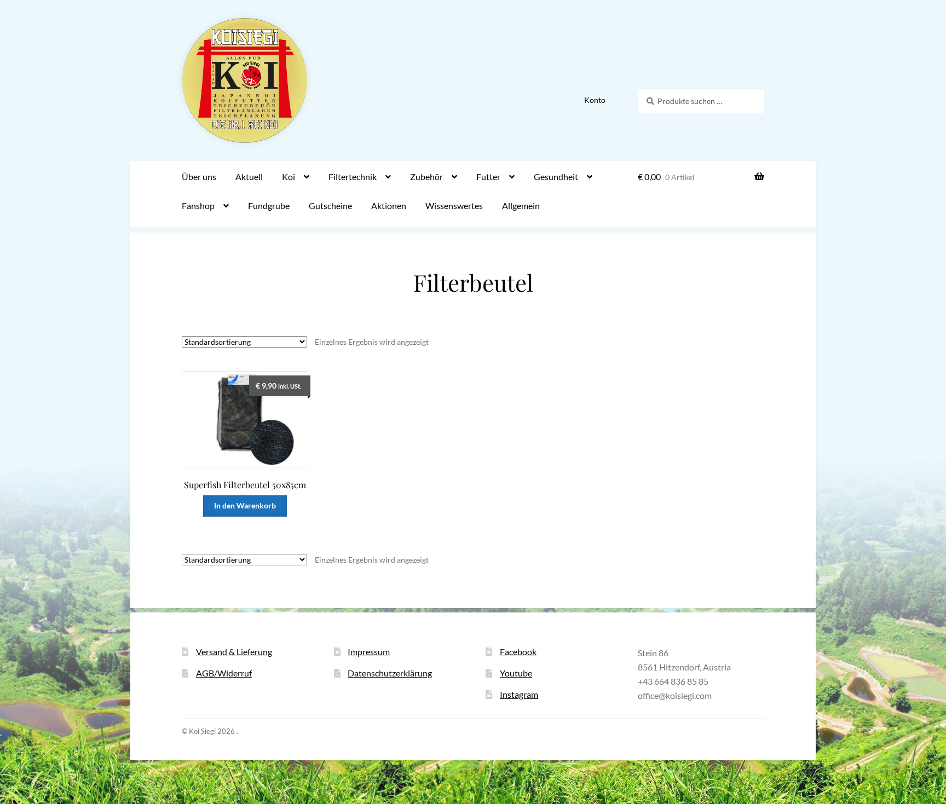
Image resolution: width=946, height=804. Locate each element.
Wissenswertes (454, 205)
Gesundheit (556, 176)
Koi (288, 176)
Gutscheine (330, 205)
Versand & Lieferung (234, 651)
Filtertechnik (352, 176)
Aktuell (249, 176)
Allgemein (521, 205)
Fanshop (198, 205)
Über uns (199, 176)
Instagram (519, 694)
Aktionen (388, 205)
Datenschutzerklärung (390, 673)
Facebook (518, 651)
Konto (594, 100)
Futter (488, 176)
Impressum (369, 651)
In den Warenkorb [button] (245, 505)
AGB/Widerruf (224, 673)
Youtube (516, 673)
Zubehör (426, 176)
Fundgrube (269, 205)
